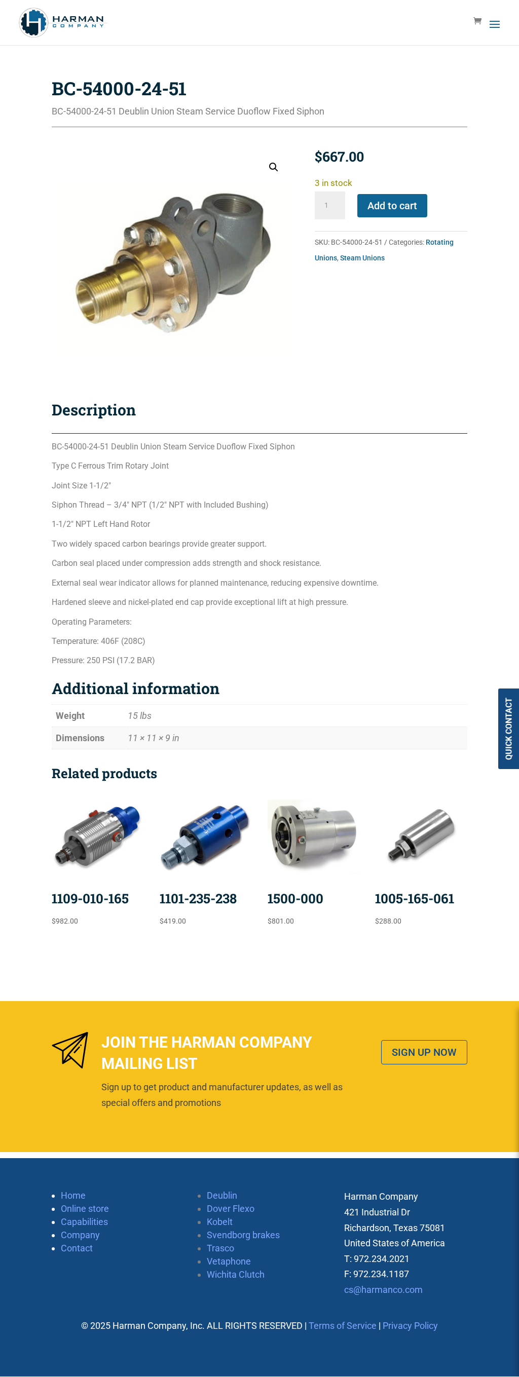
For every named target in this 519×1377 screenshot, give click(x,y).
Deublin (222, 1195)
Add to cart (392, 206)
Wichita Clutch (236, 1274)
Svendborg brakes (243, 1235)
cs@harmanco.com (383, 1289)
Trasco (220, 1248)
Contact (77, 1248)
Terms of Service (343, 1325)
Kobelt (220, 1221)
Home (73, 1195)
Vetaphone (229, 1261)
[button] (274, 167)
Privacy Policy (410, 1325)
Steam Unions (362, 258)
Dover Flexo (230, 1208)
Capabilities (84, 1221)
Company (80, 1235)
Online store (85, 1208)
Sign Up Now (424, 1052)
